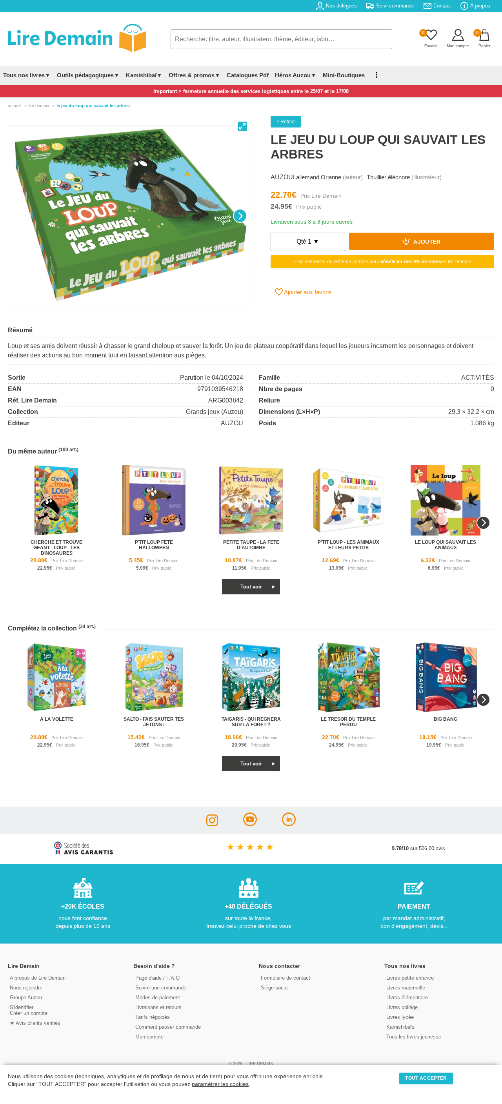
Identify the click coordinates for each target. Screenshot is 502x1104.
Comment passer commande (168, 1027)
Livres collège (402, 1007)
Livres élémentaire (407, 997)
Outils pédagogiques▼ (88, 75)
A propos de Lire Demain (37, 978)
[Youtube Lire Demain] (250, 824)
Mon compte (149, 1037)
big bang (445, 719)
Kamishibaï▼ (144, 75)
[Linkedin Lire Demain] (289, 824)
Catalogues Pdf (248, 75)
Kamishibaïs (400, 1027)
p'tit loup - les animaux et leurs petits (348, 544)
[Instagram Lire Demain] (212, 824)
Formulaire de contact (285, 978)
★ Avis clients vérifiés (35, 1023)
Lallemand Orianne (317, 177)
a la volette (56, 719)
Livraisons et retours (158, 1007)
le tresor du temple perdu (348, 721)
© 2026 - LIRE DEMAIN (251, 1063)
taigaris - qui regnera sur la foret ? (251, 721)
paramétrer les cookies (220, 1084)
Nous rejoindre (26, 988)
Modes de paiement (157, 997)
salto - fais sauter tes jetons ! (154, 721)
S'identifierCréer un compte (28, 1010)
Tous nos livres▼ (27, 75)
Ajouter (426, 242)
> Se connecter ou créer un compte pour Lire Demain (382, 261)
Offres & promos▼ (194, 75)
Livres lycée (400, 1017)
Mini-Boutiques (344, 75)
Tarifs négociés (152, 1017)
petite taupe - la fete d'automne (251, 544)
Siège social (275, 988)
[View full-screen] (242, 126)
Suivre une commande (160, 988)
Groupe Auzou (26, 997)
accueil (14, 105)
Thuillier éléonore (388, 177)
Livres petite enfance (410, 978)
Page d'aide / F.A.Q (157, 978)
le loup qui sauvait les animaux (445, 544)
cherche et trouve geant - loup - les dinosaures (56, 547)
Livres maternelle (405, 988)
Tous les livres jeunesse (413, 1037)
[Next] (240, 216)
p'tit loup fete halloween (154, 544)
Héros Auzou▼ (295, 75)
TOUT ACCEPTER (426, 1078)
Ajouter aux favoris (307, 292)
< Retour (285, 121)
